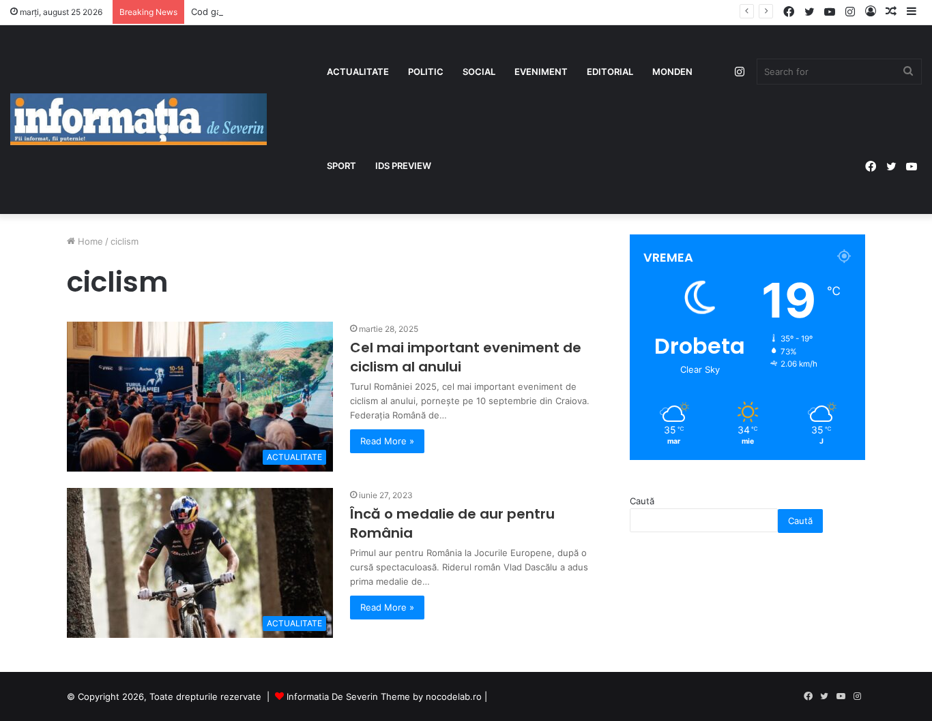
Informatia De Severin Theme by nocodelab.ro (384, 696)
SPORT (341, 165)
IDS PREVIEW (403, 165)
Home (89, 241)
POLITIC (425, 71)
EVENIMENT (541, 71)
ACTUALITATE (358, 71)
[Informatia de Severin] (138, 119)
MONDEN (672, 71)
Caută (642, 500)
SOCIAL (479, 71)
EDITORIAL (610, 71)
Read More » (387, 440)
